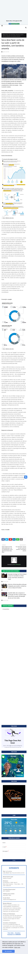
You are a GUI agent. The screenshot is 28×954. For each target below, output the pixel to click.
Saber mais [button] (17, 947)
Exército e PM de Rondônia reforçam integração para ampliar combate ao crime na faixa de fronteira (17, 586)
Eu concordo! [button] (8, 951)
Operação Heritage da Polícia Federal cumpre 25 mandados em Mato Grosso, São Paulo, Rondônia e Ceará (17, 576)
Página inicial (5, 34)
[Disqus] (14, 665)
